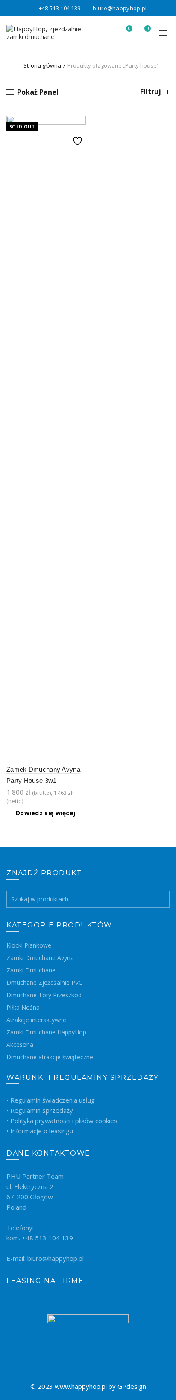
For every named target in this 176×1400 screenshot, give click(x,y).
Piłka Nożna (23, 1007)
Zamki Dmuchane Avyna (40, 958)
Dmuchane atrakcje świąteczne (49, 1057)
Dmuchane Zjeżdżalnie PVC (44, 982)
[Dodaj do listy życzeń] (78, 123)
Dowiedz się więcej (45, 813)
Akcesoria (19, 1044)
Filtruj (150, 92)
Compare (78, 138)
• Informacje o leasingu (39, 1131)
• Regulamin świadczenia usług (50, 1100)
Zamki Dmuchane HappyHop (46, 1032)
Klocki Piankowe (28, 945)
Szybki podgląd (78, 153)
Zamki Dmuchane (31, 970)
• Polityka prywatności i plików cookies (61, 1120)
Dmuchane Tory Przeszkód (44, 995)
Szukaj (161, 899)
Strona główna (42, 65)
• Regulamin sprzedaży (39, 1110)
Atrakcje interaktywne (36, 1020)
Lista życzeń (129, 28)
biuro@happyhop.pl (120, 8)
